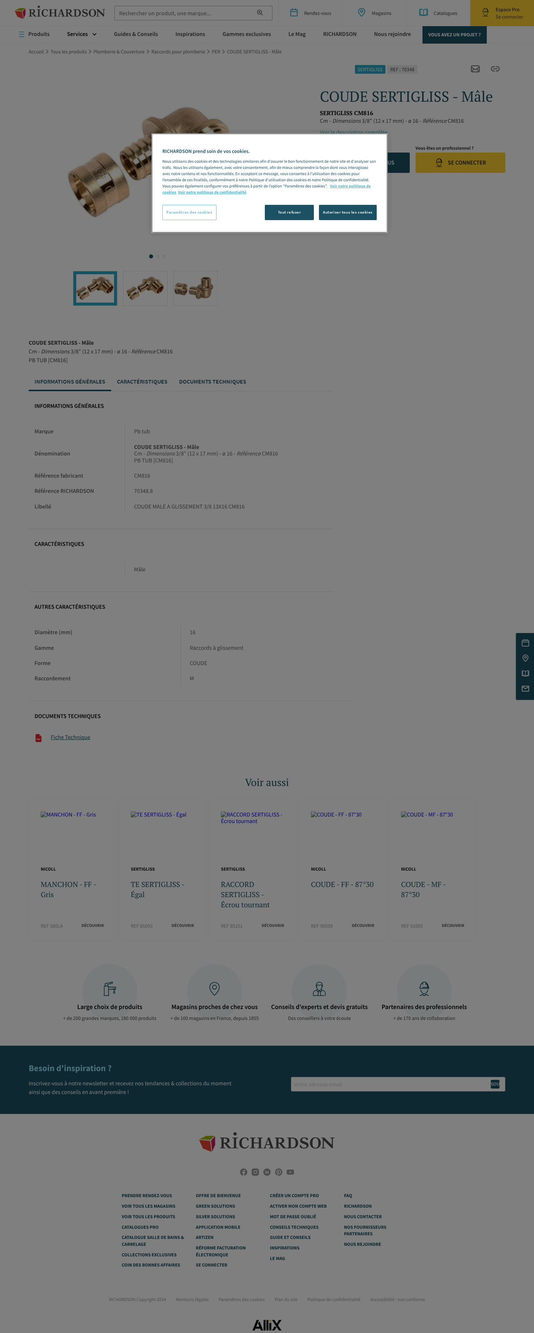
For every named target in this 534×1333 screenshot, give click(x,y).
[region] (269, 183)
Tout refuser (289, 212)
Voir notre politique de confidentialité (212, 192)
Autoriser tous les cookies (348, 212)
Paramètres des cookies (189, 212)
